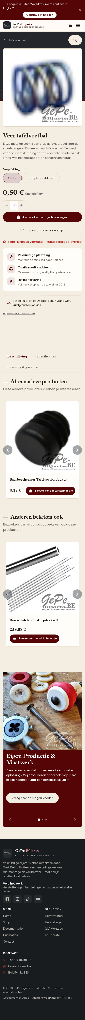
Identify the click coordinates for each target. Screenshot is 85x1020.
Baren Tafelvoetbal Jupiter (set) (34, 620)
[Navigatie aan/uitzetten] (78, 25)
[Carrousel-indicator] (42, 819)
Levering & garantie (23, 367)
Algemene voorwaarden (46, 997)
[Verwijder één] (6, 205)
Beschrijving (17, 356)
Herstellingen (54, 922)
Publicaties (10, 935)
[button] (75, 40)
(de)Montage (54, 928)
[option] (42, 450)
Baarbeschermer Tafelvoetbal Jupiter (38, 480)
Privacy (67, 997)
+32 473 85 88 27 (19, 960)
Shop (6, 922)
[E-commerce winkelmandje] (70, 25)
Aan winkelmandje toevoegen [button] (45, 217)
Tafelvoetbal (17, 40)
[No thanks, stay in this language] (80, 10)
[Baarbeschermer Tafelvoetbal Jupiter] (42, 437)
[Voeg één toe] (21, 205)
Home (7, 916)
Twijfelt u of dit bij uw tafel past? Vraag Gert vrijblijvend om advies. (42, 303)
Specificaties (46, 356)
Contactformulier (19, 966)
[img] (75, 820)
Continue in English (39, 14)
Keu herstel (52, 935)
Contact (8, 941)
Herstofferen (54, 916)
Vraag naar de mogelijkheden (32, 798)
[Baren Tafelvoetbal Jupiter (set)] (42, 578)
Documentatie (13, 928)
